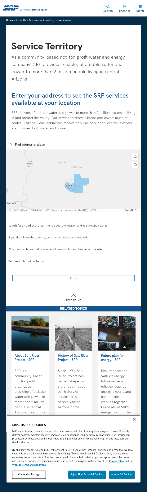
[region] (73, 449)
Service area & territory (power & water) (50, 20)
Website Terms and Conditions (29, 465)
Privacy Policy (116, 461)
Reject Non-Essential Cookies (87, 474)
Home (9, 20)
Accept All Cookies (122, 474)
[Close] (134, 419)
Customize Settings (29, 474)
